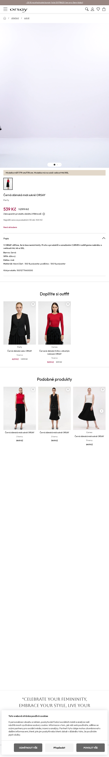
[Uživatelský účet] (92, 9)
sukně (26, 18)
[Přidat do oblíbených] (33, 304)
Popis (6, 238)
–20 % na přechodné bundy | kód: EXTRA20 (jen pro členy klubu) (54, 2)
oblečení (15, 18)
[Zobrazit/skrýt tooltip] (44, 214)
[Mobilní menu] (5, 9)
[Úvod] (4, 18)
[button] (54, 165)
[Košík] (104, 9)
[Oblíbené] (98, 9)
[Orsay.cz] (19, 9)
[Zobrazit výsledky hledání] (87, 9)
